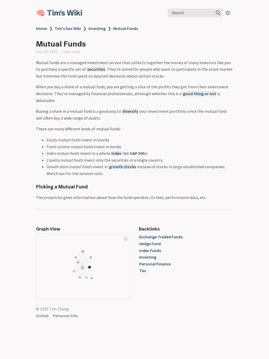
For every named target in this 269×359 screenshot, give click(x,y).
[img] (218, 13)
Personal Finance (155, 263)
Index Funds (150, 250)
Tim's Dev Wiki (68, 28)
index (116, 153)
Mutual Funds (125, 28)
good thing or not (199, 93)
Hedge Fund (150, 243)
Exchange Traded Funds (161, 236)
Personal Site (65, 315)
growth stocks (122, 166)
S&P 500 (137, 153)
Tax (142, 270)
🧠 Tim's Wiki (59, 12)
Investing (97, 28)
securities (96, 69)
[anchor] (92, 187)
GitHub (42, 315)
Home (41, 28)
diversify (130, 111)
